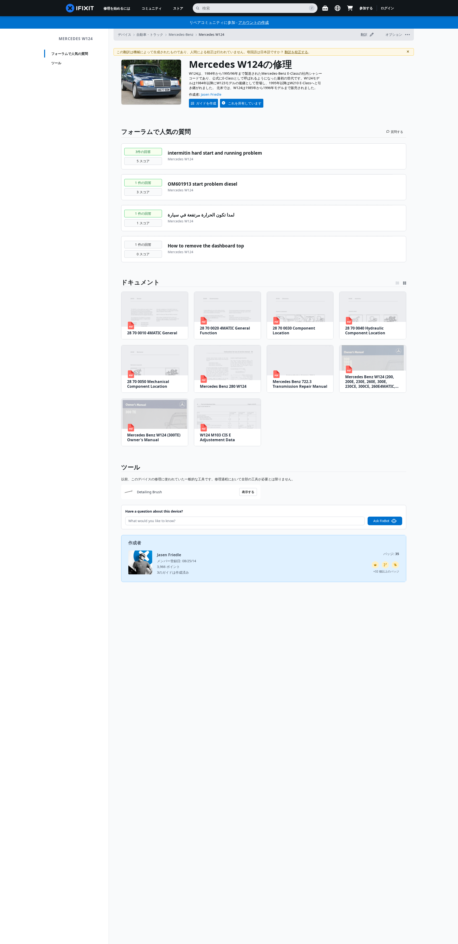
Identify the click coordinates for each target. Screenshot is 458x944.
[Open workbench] (325, 8)
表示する (248, 492)
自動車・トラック (149, 34)
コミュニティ (152, 8)
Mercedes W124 (76, 38)
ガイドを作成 (206, 103)
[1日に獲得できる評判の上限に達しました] (375, 565)
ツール (56, 63)
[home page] (80, 8)
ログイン (387, 8)
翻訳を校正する (296, 52)
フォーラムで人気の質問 (69, 53)
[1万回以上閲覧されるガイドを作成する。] (395, 565)
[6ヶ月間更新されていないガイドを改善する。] (385, 565)
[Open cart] (350, 8)
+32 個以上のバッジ (386, 571)
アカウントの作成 (253, 22)
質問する (397, 132)
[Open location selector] (337, 8)
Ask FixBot (381, 521)
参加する (366, 8)
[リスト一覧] (397, 282)
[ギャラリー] (404, 282)
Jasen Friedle (211, 94)
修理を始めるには (117, 8)
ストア (178, 8)
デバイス (124, 34)
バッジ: (391, 553)
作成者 (134, 542)
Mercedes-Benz (181, 34)
